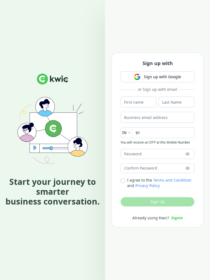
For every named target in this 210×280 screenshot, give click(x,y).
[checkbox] (123, 181)
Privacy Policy (147, 185)
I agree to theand (159, 182)
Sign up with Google (162, 76)
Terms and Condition (172, 180)
